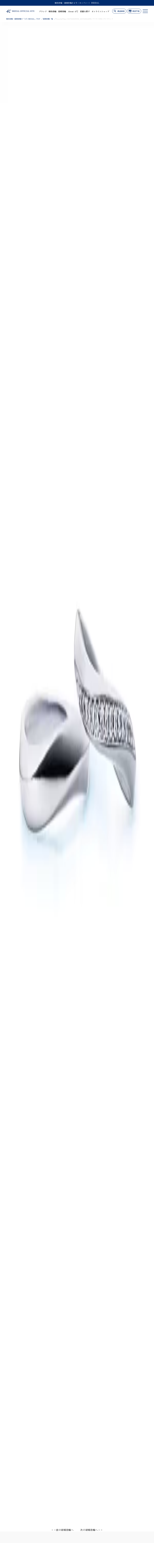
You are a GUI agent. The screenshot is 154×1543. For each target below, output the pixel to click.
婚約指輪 (52, 11)
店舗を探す (85, 11)
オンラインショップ (100, 11)
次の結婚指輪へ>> (91, 1530)
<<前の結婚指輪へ (62, 1530)
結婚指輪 (62, 11)
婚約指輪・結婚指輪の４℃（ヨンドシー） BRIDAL (77, 3)
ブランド (43, 11)
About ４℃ (73, 11)
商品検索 (121, 11)
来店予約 (136, 11)
